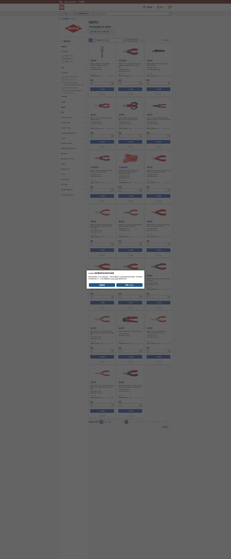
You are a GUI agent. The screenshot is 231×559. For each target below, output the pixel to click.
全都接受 (102, 285)
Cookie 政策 (114, 279)
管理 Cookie (129, 285)
